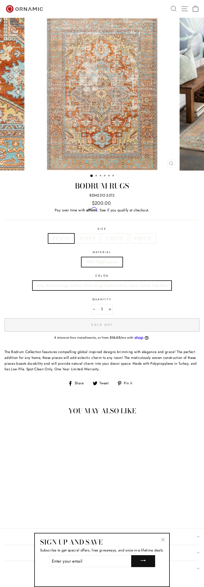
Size (101, 229)
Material (102, 252)
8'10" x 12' (143, 238)
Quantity (102, 299)
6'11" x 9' (88, 238)
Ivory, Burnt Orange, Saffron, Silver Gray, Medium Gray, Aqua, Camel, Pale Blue (102, 285)
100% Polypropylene (102, 261)
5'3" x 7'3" (61, 238)
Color (101, 276)
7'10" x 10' (115, 238)
